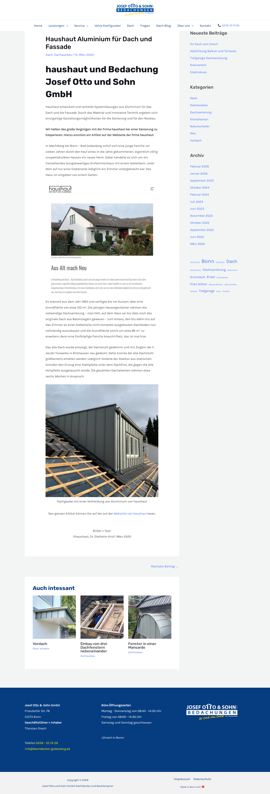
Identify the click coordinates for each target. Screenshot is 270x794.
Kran (211, 277)
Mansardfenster (216, 284)
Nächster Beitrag (165, 566)
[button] (66, 25)
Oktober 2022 (199, 222)
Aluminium (195, 262)
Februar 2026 (199, 166)
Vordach (40, 643)
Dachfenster (195, 270)
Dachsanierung (201, 112)
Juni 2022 (197, 237)
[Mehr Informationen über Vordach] (54, 616)
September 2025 (202, 180)
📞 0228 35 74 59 (228, 25)
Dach (49, 54)
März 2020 (197, 244)
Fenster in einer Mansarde (142, 645)
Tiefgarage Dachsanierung (208, 58)
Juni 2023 (197, 208)
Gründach (197, 277)
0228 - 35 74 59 (47, 743)
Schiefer (193, 291)
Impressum (182, 779)
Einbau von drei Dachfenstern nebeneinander (93, 647)
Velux (218, 291)
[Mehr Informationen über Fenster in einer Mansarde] (149, 616)
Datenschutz (202, 779)
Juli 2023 (196, 201)
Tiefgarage (207, 291)
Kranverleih (198, 65)
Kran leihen (198, 284)
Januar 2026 (199, 173)
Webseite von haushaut (130, 513)
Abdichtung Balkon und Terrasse (213, 51)
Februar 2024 (199, 194)
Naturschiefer (200, 126)
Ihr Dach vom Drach (204, 44)
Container (220, 262)
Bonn (207, 261)
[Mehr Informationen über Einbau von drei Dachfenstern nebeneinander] (102, 616)
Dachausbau (63, 54)
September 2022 (202, 230)
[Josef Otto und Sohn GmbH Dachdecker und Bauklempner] (135, 9)
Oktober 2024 (199, 187)
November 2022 (201, 215)
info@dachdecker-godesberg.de (47, 749)
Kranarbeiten (199, 119)
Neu (193, 133)
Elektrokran (198, 72)
